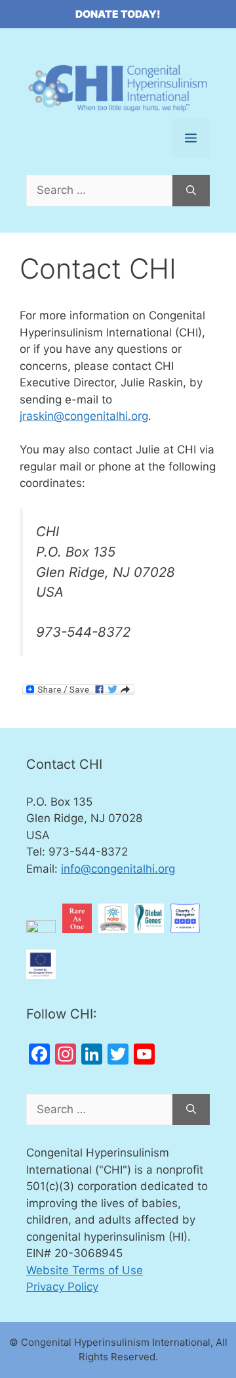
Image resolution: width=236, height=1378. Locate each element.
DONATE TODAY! (118, 14)
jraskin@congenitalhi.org (84, 416)
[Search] (191, 190)
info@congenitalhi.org (118, 868)
